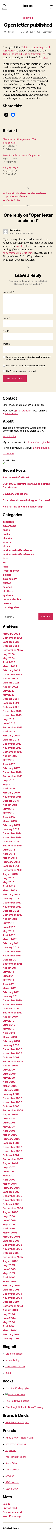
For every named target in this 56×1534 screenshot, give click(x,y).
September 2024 (13, 650)
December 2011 (12, 951)
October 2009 (11, 1057)
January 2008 (11, 1143)
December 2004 (12, 1293)
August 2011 (10, 967)
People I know (11, 570)
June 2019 (9, 723)
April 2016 (9, 788)
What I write (9, 436)
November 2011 (12, 955)
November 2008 (12, 1102)
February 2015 (11, 825)
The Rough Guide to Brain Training (24, 1407)
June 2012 (9, 927)
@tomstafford (23, 410)
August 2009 (10, 1065)
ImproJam (10, 1450)
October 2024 (11, 646)
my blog (20, 246)
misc (5, 566)
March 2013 (10, 890)
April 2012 (9, 935)
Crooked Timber (14, 1353)
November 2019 (12, 715)
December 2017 (12, 743)
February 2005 (11, 1285)
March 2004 (10, 1330)
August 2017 (10, 756)
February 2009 (11, 1090)
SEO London (12, 1482)
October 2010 (11, 1008)
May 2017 (8, 760)
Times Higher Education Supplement (24, 54)
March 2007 (10, 1183)
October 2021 (11, 698)
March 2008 (10, 1134)
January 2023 (11, 682)
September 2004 (13, 1305)
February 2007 (11, 1187)
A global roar (10, 168)
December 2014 (12, 833)
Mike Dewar (12, 1469)
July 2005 (9, 1265)
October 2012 (11, 910)
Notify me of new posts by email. (21, 371)
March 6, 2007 (28, 32)
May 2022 (8, 694)
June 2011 (9, 976)
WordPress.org (12, 1516)
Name (6, 318)
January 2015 (11, 829)
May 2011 (8, 980)
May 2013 (8, 882)
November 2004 (12, 1297)
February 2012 (11, 943)
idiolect (27, 5)
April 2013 (9, 886)
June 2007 (9, 1171)
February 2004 (11, 1334)
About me (8, 453)
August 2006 (10, 1212)
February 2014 (11, 861)
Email (6, 331)
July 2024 (9, 654)
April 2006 (9, 1228)
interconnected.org (15, 1456)
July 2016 (8, 780)
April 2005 (9, 1277)
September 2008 (13, 1110)
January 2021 (11, 703)
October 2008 (11, 1106)
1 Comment (46, 32)
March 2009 (10, 1086)
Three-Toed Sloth (15, 1366)
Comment (8, 292)
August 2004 (10, 1310)
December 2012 (12, 902)
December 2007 (12, 1147)
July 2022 (8, 690)
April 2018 (9, 731)
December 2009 (12, 1049)
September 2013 (12, 870)
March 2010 (10, 1037)
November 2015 (12, 796)
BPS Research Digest (17, 1422)
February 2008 (11, 1138)
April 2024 (9, 662)
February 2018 (11, 735)
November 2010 (12, 1004)
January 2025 (11, 641)
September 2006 (13, 1208)
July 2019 (8, 719)
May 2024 (9, 658)
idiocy (6, 546)
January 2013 (11, 898)
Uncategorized (11, 607)
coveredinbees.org (15, 1444)
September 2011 (12, 963)
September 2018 (12, 727)
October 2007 (11, 1155)
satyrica (9, 1476)
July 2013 (8, 878)
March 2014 (10, 857)
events (7, 542)
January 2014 (11, 866)
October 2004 (11, 1301)
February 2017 (11, 768)
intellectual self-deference (18, 554)
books (6, 534)
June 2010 (9, 1024)
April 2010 (9, 1033)
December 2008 (12, 1098)
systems (8, 595)
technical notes (12, 599)
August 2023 (10, 678)
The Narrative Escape (17, 1400)
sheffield (8, 591)
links (5, 558)
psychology (10, 578)
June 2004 (9, 1318)
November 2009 (12, 1053)
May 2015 (8, 813)
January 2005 (11, 1289)
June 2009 (9, 1073)
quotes (7, 582)
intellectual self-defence (17, 550)
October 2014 (11, 841)
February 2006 (11, 1236)
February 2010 (11, 1041)
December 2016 (12, 772)
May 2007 (9, 1175)
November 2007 (12, 1151)
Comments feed (12, 1512)
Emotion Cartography (17, 1388)
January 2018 (11, 739)
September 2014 (12, 845)
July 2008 (9, 1118)
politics (7, 574)
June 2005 (9, 1269)
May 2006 (9, 1224)
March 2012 (10, 939)
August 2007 (10, 1163)
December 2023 (12, 674)
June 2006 (9, 1220)
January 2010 (11, 1045)
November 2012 (12, 906)
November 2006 (12, 1200)
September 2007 (13, 1159)
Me (4, 562)
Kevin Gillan (11, 1463)
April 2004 (9, 1326)
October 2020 (11, 707)
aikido (6, 530)
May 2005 (9, 1273)
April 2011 (8, 984)
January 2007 (11, 1191)
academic (9, 521)
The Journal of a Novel (16, 477)
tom (12, 32)
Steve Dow (11, 1488)
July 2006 (9, 1216)
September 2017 (12, 751)
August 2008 (10, 1114)
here (45, 57)
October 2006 (11, 1204)
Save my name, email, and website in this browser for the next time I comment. (28, 358)
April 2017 (9, 764)
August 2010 (10, 1016)
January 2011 (11, 996)
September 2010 (13, 1012)
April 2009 (9, 1081)
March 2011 (9, 988)
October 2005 (11, 1253)
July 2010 (8, 1020)
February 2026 (11, 633)
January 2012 (11, 947)
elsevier (28, 18)
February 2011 (11, 992)
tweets (7, 603)
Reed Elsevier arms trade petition (22, 155)
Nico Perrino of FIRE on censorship (23, 506)
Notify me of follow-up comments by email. (25, 365)
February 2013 (11, 894)
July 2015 (8, 808)
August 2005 (10, 1261)
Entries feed (10, 1508)
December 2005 (12, 1244)
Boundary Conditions (15, 493)
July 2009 (9, 1069)
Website (6, 344)
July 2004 (9, 1314)
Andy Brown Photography (19, 1437)
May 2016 (8, 784)
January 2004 (11, 1338)
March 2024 (10, 666)
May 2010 (8, 1028)
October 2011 (10, 959)
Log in (6, 1503)
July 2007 (9, 1167)
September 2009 (13, 1061)
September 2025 (13, 637)
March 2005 (10, 1281)
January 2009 (11, 1094)
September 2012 (12, 914)
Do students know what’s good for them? (26, 500)
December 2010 (12, 1000)
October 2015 (11, 800)
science (7, 587)
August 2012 (10, 918)
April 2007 (9, 1179)
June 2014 (9, 849)
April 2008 (9, 1130)
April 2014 (9, 853)
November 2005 (12, 1248)
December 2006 (12, 1195)
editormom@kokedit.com (17, 253)
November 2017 (12, 747)
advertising (9, 525)
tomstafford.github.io (39, 442)
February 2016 (11, 792)
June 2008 (9, 1122)
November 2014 (12, 837)
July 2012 (8, 923)
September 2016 (12, 776)
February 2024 (11, 670)
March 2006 (10, 1232)
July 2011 (8, 971)
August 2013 (10, 874)
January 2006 (11, 1240)
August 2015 (10, 804)
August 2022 (10, 686)
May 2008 (9, 1126)
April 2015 (9, 817)
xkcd (8, 1372)
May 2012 (8, 931)
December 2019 (12, 711)
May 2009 (9, 1077)
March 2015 (10, 821)
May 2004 (9, 1322)
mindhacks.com (41, 447)
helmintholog (12, 1360)
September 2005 (13, 1257)
